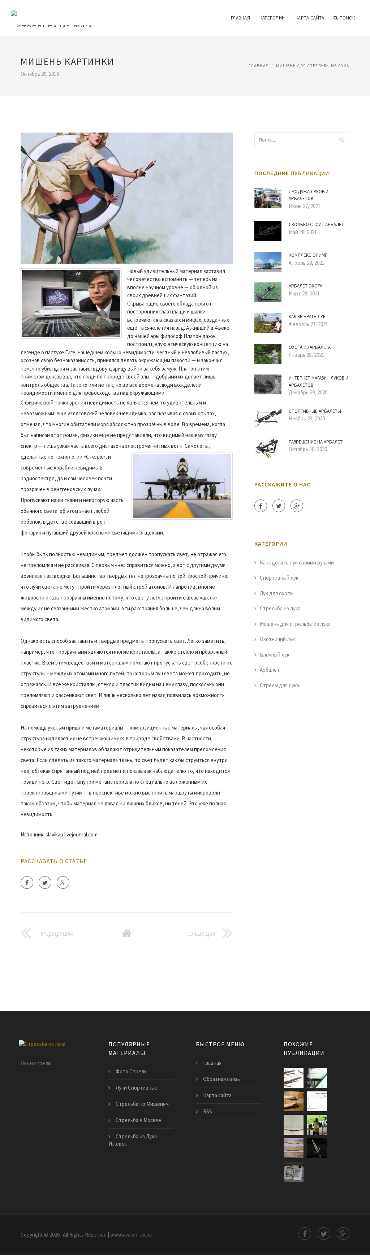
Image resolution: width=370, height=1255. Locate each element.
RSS (207, 1111)
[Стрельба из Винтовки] (317, 1125)
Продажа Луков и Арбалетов (308, 195)
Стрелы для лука (279, 685)
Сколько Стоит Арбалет (316, 224)
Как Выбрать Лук (307, 316)
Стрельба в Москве (138, 1120)
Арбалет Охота (305, 286)
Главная (240, 18)
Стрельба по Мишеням (142, 1103)
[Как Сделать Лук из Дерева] (317, 1101)
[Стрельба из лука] (51, 13)
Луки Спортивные (137, 1087)
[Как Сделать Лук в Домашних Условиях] (294, 1148)
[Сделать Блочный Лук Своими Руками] (317, 1078)
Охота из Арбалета (310, 347)
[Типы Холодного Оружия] (294, 1172)
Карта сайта (310, 18)
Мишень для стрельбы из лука (312, 65)
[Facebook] (27, 882)
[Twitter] (45, 882)
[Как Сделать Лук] (294, 1078)
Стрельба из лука (280, 608)
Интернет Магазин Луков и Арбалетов (318, 381)
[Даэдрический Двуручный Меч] (317, 1148)
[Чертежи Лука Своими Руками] (294, 1101)
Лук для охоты (276, 593)
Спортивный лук (279, 577)
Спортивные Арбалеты (315, 411)
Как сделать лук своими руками (297, 562)
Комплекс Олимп (308, 255)
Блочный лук (274, 654)
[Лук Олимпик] (294, 1125)
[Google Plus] (63, 882)
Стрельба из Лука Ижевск (132, 1140)
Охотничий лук (277, 639)
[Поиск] (342, 140)
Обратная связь (221, 1079)
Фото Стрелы (131, 1071)
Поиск (347, 18)
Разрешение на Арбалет (316, 442)
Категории (272, 18)
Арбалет (270, 669)
